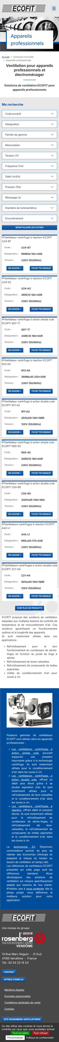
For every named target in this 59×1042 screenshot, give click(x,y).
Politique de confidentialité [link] (39, 1037)
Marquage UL (13, 197)
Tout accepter (20, 1033)
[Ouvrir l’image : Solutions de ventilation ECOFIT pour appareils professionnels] (29, 710)
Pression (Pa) (13, 187)
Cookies (9, 1008)
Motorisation (12, 145)
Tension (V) (12, 155)
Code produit (13, 113)
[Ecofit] (24, 8)
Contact (9, 972)
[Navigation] (54, 8)
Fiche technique (41, 268)
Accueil (5, 57)
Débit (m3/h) (12, 176)
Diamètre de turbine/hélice (21, 207)
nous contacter (35, 888)
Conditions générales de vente (22, 1002)
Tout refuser (41, 1033)
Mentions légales (14, 989)
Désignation (12, 124)
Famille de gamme (16, 134)
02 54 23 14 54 (18, 962)
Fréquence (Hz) (14, 166)
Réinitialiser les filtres (30, 227)
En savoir (15, 268)
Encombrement (14, 218)
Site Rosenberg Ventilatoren (22, 1019)
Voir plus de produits (29, 608)
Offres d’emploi (13, 979)
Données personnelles (17, 996)
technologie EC (24, 846)
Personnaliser (15, 1037)
